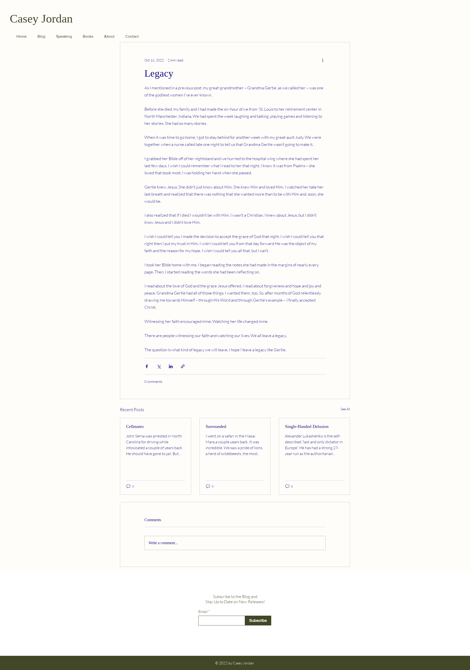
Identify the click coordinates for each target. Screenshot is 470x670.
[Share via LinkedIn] (170, 366)
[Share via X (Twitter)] (158, 366)
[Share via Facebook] (146, 366)
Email (203, 611)
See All (345, 409)
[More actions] (323, 60)
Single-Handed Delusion (307, 426)
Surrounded (216, 426)
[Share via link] (182, 366)
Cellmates (135, 426)
